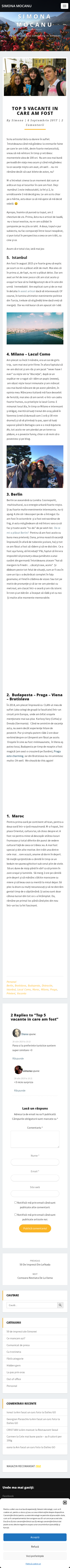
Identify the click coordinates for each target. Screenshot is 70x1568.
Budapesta (34, 985)
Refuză (35, 1546)
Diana (24, 1034)
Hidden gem (14, 1365)
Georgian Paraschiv (18, 1419)
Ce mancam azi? (16, 1338)
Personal (11, 981)
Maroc (35, 989)
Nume (35, 1155)
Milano (44, 989)
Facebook (8, 1496)
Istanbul (11, 989)
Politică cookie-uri (33, 1563)
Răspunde (18, 1058)
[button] (65, 1502)
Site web (35, 1187)
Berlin (10, 985)
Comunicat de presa (18, 1345)
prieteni (11, 993)
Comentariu (35, 1127)
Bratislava (20, 985)
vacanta (21, 993)
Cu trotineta (14, 1351)
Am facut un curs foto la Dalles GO (36, 1412)
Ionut (10, 1412)
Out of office (14, 1379)
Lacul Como (24, 989)
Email (35, 1171)
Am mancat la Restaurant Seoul (39, 1429)
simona (18, 120)
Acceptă (35, 1537)
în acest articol (26, 291)
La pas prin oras (16, 1372)
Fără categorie (15, 1358)
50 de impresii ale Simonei (22, 1331)
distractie (47, 985)
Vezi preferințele (35, 1556)
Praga (53, 989)
